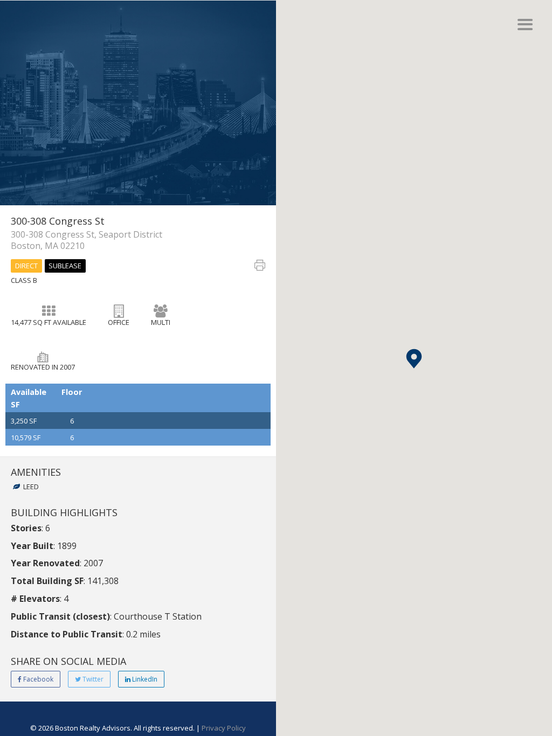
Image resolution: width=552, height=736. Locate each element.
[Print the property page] (259, 267)
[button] (414, 358)
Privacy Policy (224, 728)
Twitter (92, 679)
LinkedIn (143, 679)
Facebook (37, 679)
